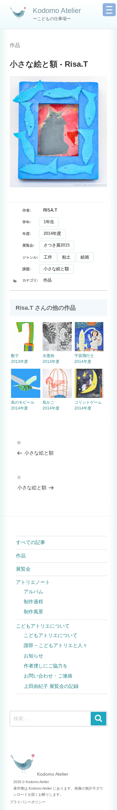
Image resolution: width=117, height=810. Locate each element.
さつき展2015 (57, 245)
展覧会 (23, 569)
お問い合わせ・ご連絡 (48, 675)
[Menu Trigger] (109, 9)
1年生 (49, 221)
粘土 (66, 257)
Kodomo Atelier (57, 10)
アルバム (33, 591)
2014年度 (52, 233)
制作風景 (33, 611)
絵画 (85, 257)
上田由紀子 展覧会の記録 (51, 686)
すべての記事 (30, 542)
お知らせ (33, 655)
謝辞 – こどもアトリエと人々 (55, 645)
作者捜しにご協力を (46, 665)
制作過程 (33, 601)
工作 (48, 257)
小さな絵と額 (56, 268)
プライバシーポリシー (28, 802)
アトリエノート (33, 582)
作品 (15, 45)
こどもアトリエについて (43, 626)
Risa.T (50, 210)
